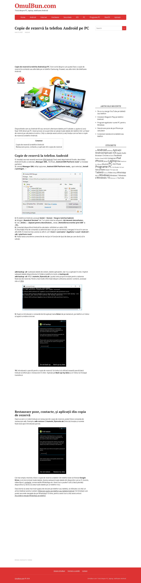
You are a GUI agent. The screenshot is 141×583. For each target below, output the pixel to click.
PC (84, 17)
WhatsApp (121, 172)
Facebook (118, 155)
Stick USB (115, 170)
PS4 (113, 167)
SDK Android (48, 159)
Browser (98, 155)
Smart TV (108, 170)
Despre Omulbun (59, 571)
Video (110, 172)
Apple (119, 153)
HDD (105, 158)
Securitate (67, 17)
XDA (22, 281)
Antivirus (109, 150)
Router (117, 167)
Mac (119, 161)
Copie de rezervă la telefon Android (30, 144)
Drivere (111, 156)
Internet (43, 17)
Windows (104, 175)
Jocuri (106, 161)
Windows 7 (114, 175)
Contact (84, 571)
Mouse (100, 164)
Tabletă (30, 560)
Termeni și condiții (74, 571)
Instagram (112, 158)
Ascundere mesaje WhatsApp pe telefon (30, 495)
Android (33, 17)
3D (96, 150)
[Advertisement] (52, 51)
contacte (27, 482)
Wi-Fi (97, 175)
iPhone (99, 161)
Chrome (105, 155)
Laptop (112, 161)
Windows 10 (103, 177)
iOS (77, 17)
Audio (124, 153)
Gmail (102, 158)
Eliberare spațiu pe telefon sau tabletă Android (56, 491)
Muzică (105, 164)
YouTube (120, 178)
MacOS (107, 17)
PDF (114, 164)
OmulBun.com (35, 5)
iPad (118, 158)
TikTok (106, 172)
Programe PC (95, 17)
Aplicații (117, 17)
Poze (118, 164)
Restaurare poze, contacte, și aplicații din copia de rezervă (39, 147)
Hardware (55, 17)
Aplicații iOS (110, 152)
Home (23, 17)
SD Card (121, 167)
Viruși (115, 173)
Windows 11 (113, 178)
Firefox (97, 158)
